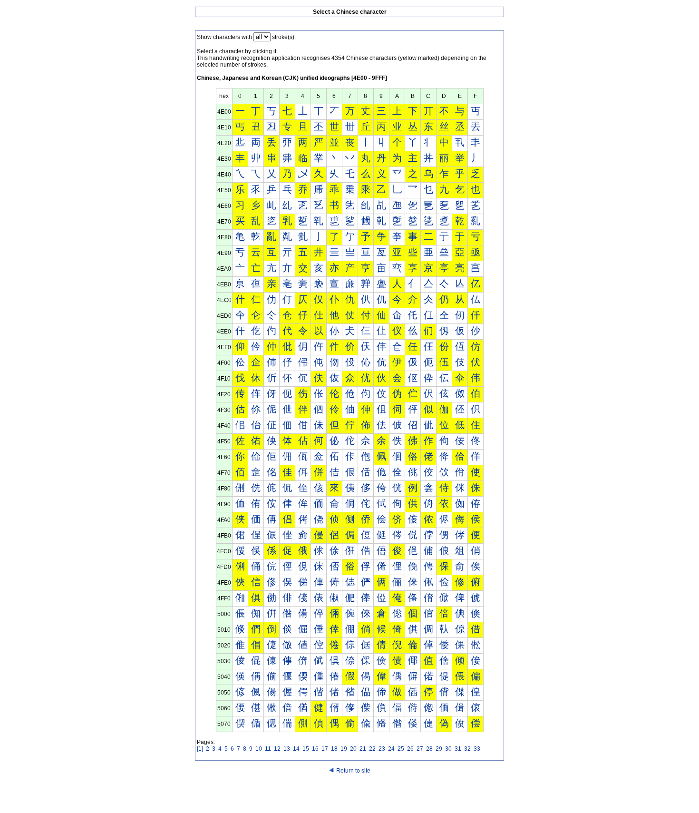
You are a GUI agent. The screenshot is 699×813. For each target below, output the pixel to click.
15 (305, 748)
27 (420, 748)
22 (372, 748)
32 (467, 748)
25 (401, 748)
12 (277, 748)
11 (268, 748)
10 (258, 748)
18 (334, 748)
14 (296, 748)
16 (315, 748)
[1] (200, 748)
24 (391, 748)
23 (382, 748)
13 (286, 748)
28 (429, 748)
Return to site (353, 770)
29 (439, 748)
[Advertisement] (349, 795)
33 (477, 748)
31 (458, 748)
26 (410, 748)
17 (324, 748)
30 (448, 748)
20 (353, 748)
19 (343, 748)
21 (362, 748)
